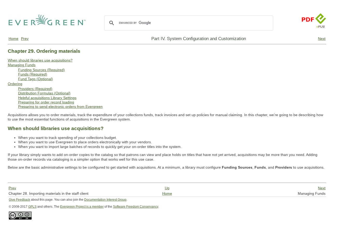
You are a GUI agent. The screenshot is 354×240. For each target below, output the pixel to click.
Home (13, 38)
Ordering (15, 84)
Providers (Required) (35, 89)
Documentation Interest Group (105, 199)
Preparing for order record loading (46, 102)
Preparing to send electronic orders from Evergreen (60, 106)
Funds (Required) (32, 74)
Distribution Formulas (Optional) (44, 93)
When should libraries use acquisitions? (40, 60)
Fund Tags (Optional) (35, 79)
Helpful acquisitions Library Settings (47, 98)
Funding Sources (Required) (41, 70)
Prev (25, 38)
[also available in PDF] (307, 33)
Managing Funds (22, 65)
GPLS (32, 206)
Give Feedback (19, 199)
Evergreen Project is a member (82, 206)
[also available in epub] (320, 33)
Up (167, 188)
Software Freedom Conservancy (135, 206)
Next (321, 38)
